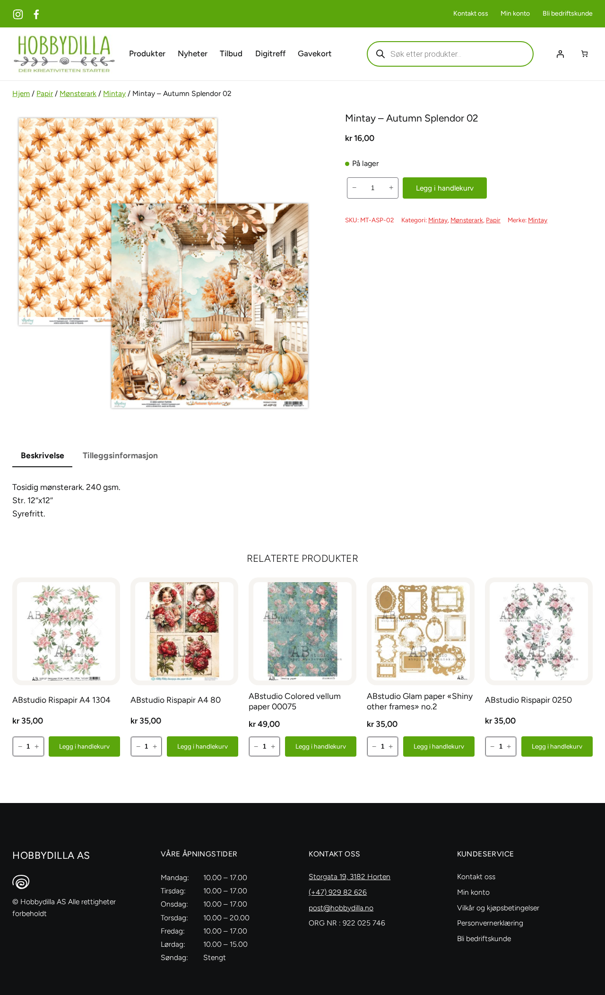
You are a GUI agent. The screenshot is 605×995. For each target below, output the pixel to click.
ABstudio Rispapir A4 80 (175, 700)
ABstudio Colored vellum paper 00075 (295, 701)
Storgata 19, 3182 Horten (349, 876)
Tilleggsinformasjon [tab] (120, 455)
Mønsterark (78, 93)
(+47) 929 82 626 (338, 892)
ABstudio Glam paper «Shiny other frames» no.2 (420, 701)
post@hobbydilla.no (341, 907)
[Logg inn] (560, 54)
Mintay (114, 93)
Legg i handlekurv (445, 187)
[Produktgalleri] (163, 263)
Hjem (21, 93)
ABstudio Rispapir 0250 (528, 700)
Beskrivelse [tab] (42, 455)
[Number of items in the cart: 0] (584, 53)
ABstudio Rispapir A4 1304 (61, 700)
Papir (44, 93)
